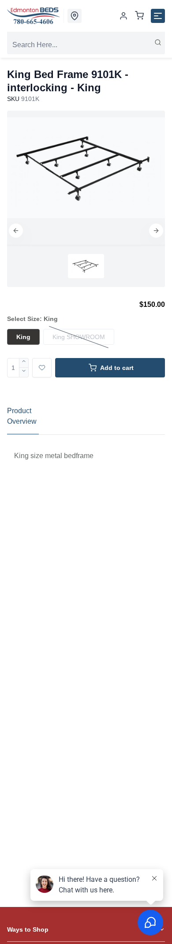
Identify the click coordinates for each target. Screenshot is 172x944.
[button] (16, 231)
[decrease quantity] (24, 372)
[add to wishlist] (42, 367)
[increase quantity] (24, 363)
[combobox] (86, 45)
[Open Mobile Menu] (158, 16)
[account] (123, 15)
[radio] (23, 337)
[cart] (139, 16)
